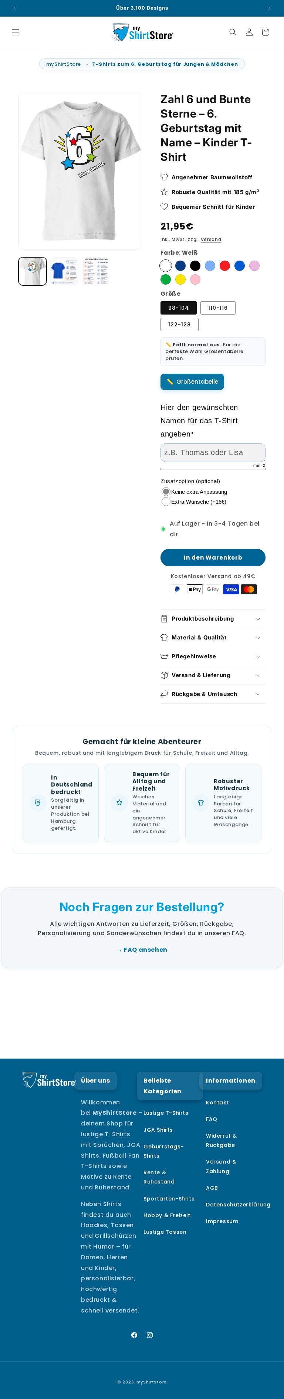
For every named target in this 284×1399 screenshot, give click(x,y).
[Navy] (180, 266)
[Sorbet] (254, 266)
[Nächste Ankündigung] (269, 8)
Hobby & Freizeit (166, 1215)
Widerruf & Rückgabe (221, 1140)
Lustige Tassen (164, 1232)
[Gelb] (180, 279)
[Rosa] (195, 279)
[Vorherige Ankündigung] (14, 8)
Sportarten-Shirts (169, 1198)
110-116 (218, 308)
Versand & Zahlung (221, 1166)
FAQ (211, 1119)
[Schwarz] (195, 266)
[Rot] (225, 266)
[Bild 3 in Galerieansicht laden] (64, 271)
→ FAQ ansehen (142, 949)
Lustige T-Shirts (166, 1113)
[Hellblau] (210, 266)
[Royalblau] (239, 266)
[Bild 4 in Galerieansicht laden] (96, 271)
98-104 (178, 308)
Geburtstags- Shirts (163, 1151)
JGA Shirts (158, 1130)
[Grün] (165, 279)
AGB (212, 1188)
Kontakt (217, 1102)
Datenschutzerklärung (238, 1204)
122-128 (179, 324)
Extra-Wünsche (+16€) (198, 502)
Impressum (222, 1221)
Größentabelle (197, 382)
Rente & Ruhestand (159, 1177)
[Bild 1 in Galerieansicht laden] (32, 271)
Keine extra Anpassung (199, 492)
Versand (211, 239)
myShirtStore (63, 64)
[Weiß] (165, 266)
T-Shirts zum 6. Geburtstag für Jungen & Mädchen (165, 64)
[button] (15, 32)
